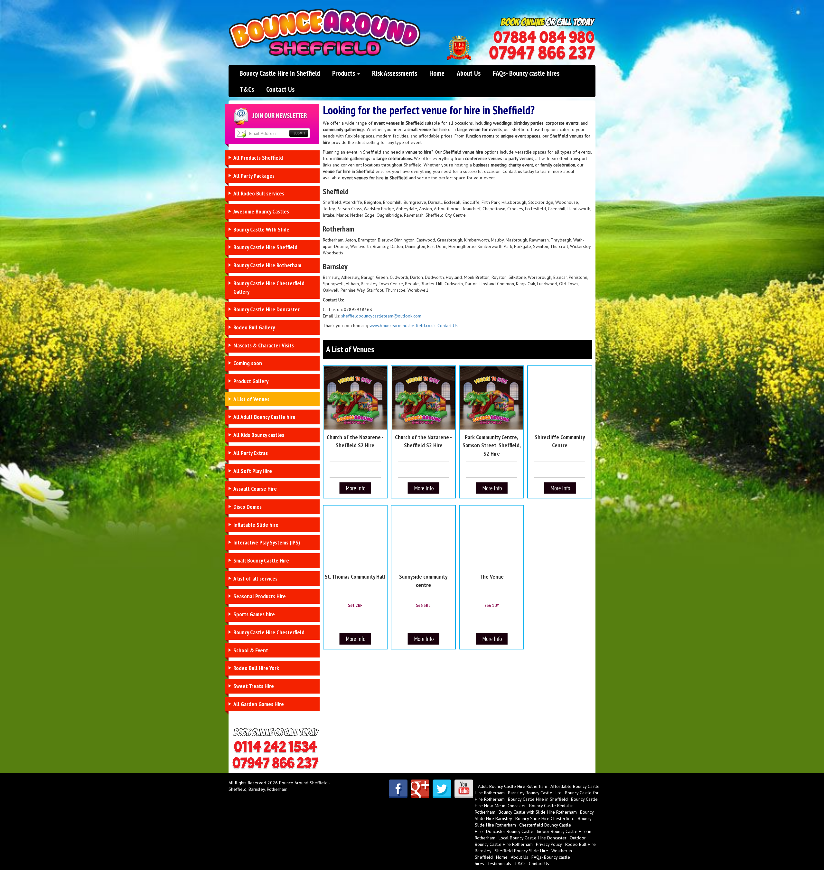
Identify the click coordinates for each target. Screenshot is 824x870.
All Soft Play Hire (252, 471)
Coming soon (247, 363)
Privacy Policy (549, 844)
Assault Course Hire (255, 488)
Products (344, 73)
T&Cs (246, 89)
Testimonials (499, 863)
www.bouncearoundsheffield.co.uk (402, 325)
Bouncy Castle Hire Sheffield (265, 247)
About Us (469, 73)
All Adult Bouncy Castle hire (264, 417)
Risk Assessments (394, 73)
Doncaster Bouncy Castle (509, 831)
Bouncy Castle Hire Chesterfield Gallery (268, 287)
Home (437, 73)
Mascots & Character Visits (263, 345)
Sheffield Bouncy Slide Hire (521, 851)
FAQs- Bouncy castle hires (526, 73)
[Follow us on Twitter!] (442, 789)
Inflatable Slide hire (255, 524)
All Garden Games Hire (258, 704)
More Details (355, 488)
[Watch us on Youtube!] (463, 789)
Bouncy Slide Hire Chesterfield (545, 818)
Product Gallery (250, 381)
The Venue (492, 576)
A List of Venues (251, 399)
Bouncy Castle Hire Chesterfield (268, 632)
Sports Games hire (254, 614)
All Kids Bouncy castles (258, 435)
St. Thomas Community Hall (355, 576)
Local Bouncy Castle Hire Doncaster (532, 838)
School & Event (250, 650)
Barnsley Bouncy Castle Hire (535, 793)
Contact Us (280, 89)
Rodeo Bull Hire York (256, 668)
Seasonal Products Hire (259, 596)
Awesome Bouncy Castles (261, 211)
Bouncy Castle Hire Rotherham (267, 265)
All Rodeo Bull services (258, 193)
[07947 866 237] (542, 53)
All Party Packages (254, 175)
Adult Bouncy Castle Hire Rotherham (512, 786)
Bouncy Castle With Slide (261, 229)
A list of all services (255, 578)
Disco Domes (247, 506)
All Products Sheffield (258, 157)
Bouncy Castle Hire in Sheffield (279, 73)
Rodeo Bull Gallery (254, 327)
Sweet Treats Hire (253, 686)
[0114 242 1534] (543, 37)
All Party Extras (250, 453)
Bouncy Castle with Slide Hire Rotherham (538, 812)
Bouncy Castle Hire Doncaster (266, 309)
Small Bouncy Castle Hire (261, 560)
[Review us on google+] (420, 789)
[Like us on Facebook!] (398, 789)
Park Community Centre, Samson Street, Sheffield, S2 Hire (492, 445)
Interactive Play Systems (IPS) (266, 542)
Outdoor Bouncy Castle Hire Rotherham (530, 841)
